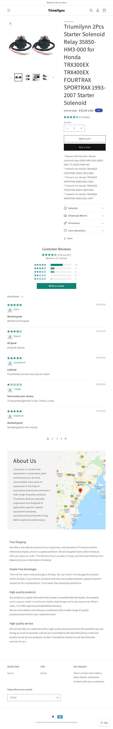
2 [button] (52, 438)
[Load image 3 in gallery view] (36, 77)
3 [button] (57, 438)
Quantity (67, 122)
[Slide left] (10, 77)
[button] (9, 10)
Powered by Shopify (70, 722)
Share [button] (70, 238)
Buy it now (84, 147)
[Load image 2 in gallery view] (27, 77)
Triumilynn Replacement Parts (52, 722)
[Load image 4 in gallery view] (45, 77)
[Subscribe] (57, 697)
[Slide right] (53, 77)
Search (10, 673)
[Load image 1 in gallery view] (18, 77)
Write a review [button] (56, 285)
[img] (14, 304)
